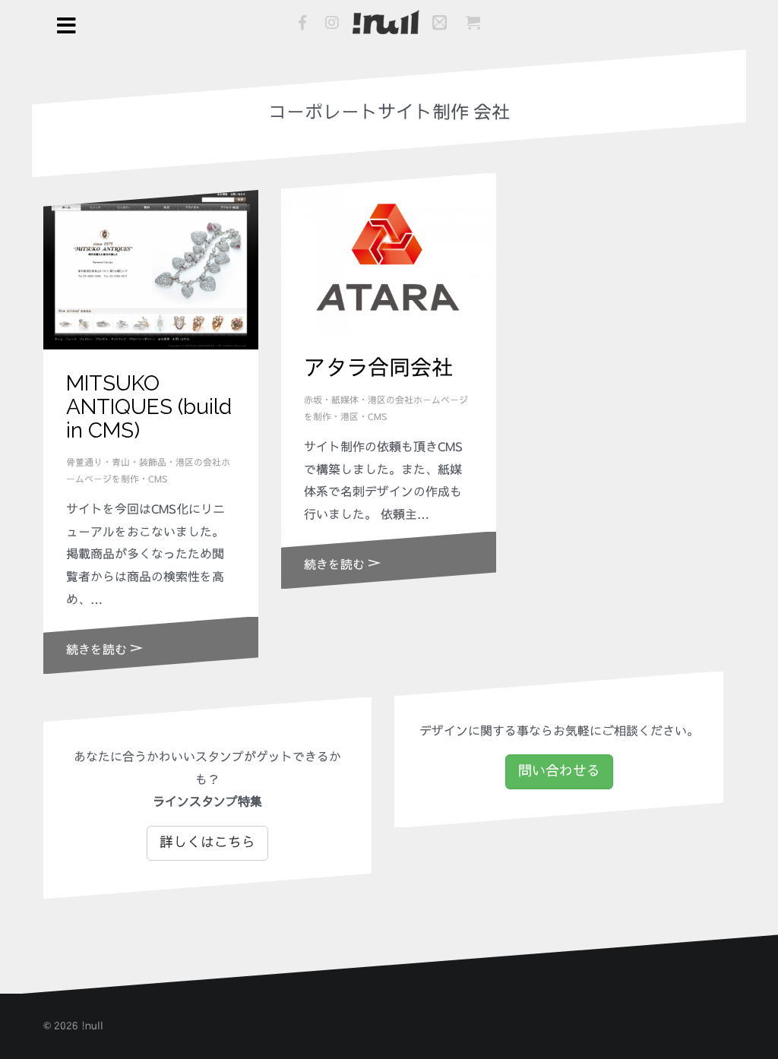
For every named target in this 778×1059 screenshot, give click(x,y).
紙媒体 (345, 400)
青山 (121, 462)
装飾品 (152, 462)
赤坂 (313, 400)
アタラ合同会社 (378, 368)
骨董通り (84, 462)
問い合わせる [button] (559, 771)
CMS (157, 479)
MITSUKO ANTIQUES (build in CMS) (149, 407)
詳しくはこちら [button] (207, 842)
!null (92, 1025)
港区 (349, 417)
